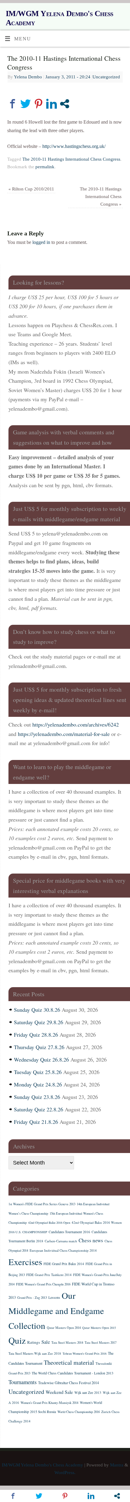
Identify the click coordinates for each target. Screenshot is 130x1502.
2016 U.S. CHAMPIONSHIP (27, 1232)
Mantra (116, 1465)
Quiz (17, 1340)
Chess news (91, 1240)
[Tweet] (25, 103)
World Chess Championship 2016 (78, 1412)
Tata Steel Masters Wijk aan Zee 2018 (34, 1353)
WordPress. (65, 1472)
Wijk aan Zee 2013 (87, 1392)
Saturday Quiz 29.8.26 (38, 1022)
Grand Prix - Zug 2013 (32, 1297)
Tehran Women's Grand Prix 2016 (84, 1353)
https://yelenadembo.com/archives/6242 (75, 724)
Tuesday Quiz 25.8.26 (38, 1072)
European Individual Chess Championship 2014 (63, 1250)
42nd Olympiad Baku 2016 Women (97, 1222)
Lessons (54, 1297)
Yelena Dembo (28, 76)
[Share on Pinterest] (38, 103)
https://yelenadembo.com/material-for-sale (64, 733)
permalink (44, 166)
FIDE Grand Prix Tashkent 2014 (49, 1274)
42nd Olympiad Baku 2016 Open (49, 1222)
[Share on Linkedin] (51, 103)
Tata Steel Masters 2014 (67, 1342)
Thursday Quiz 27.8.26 (39, 1047)
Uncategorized (106, 76)
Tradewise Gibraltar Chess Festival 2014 (68, 1382)
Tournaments (22, 1382)
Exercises (25, 1262)
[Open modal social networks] (64, 103)
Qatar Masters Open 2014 (64, 1328)
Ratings (33, 1342)
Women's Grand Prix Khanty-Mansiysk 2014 (49, 1403)
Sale (45, 1342)
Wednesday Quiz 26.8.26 (41, 1059)
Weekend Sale (59, 1392)
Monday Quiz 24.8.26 (38, 1084)
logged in (41, 242)
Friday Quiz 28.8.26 (36, 1034)
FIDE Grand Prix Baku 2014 (64, 1263)
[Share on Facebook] (12, 103)
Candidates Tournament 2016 (69, 1232)
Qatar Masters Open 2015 (99, 1328)
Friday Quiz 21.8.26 (36, 1121)
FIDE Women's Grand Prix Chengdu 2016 (43, 1284)
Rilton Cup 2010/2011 (31, 188)
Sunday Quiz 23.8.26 (37, 1096)
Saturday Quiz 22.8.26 (38, 1109)
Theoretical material (69, 1362)
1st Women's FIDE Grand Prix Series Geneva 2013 (41, 1204)
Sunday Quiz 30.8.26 (37, 1009)
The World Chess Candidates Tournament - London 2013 (72, 1373)
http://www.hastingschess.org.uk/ (74, 146)
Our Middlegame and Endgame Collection (56, 1310)
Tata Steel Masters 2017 (100, 1342)
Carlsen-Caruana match (61, 1241)
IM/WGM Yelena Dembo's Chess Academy (59, 18)
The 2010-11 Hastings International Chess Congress (71, 159)
